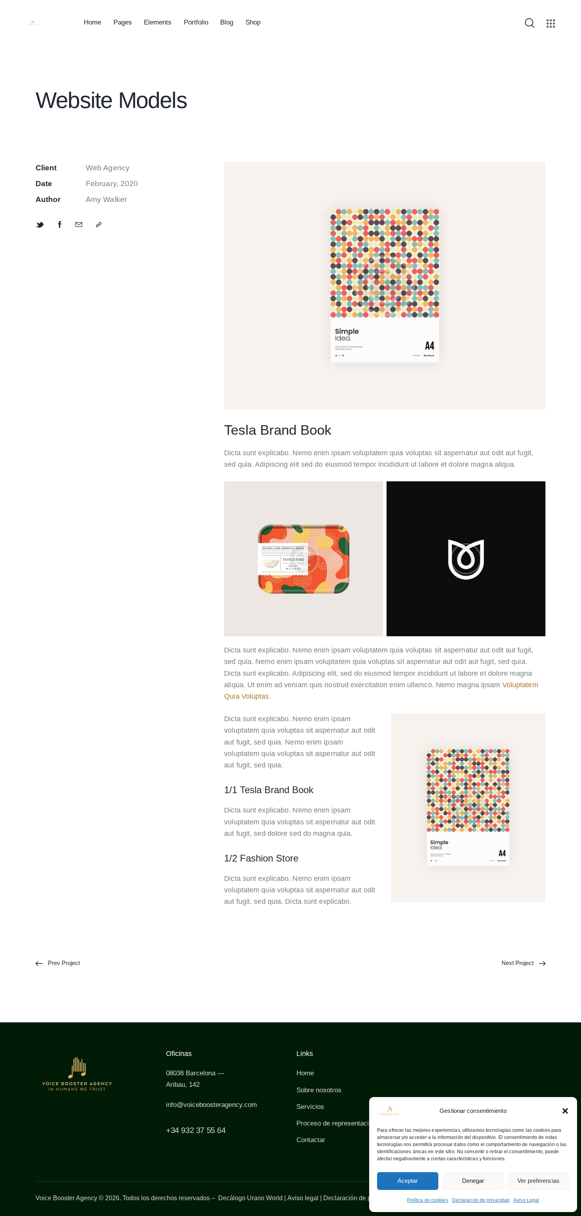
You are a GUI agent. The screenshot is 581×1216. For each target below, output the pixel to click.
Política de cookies (427, 1200)
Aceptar (408, 1180)
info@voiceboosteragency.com (211, 1105)
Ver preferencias (538, 1180)
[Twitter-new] (40, 224)
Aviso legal (303, 1198)
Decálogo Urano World (250, 1198)
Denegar (473, 1180)
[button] (565, 1111)
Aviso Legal (526, 1200)
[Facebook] (60, 224)
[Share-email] (78, 224)
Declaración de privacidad (481, 1200)
